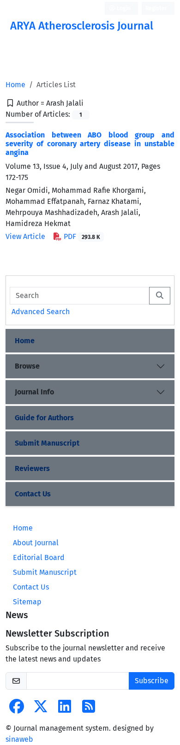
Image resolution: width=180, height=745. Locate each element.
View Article (25, 236)
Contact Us (33, 493)
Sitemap (27, 601)
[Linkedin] (65, 709)
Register (156, 8)
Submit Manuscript (47, 443)
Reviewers (32, 468)
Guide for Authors (44, 417)
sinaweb (19, 739)
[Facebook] (17, 709)
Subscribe (151, 680)
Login (123, 8)
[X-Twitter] (41, 709)
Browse (27, 366)
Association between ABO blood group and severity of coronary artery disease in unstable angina (90, 144)
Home (15, 84)
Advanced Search (41, 311)
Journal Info (34, 391)
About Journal (36, 542)
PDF (81, 236)
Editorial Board (39, 557)
